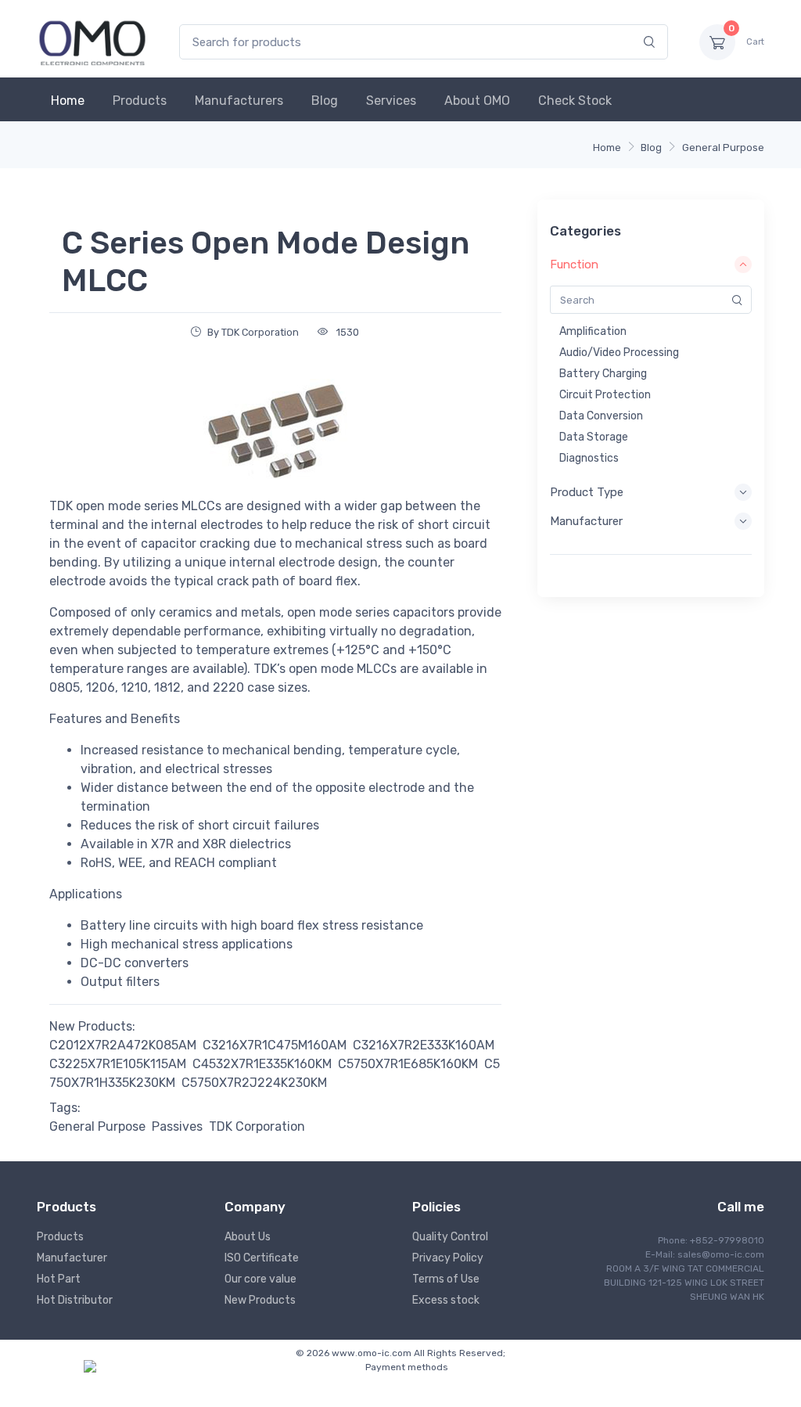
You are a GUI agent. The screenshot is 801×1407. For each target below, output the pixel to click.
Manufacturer (72, 1258)
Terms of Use (446, 1279)
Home (67, 100)
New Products (260, 1300)
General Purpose (723, 147)
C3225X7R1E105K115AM (117, 1063)
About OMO (477, 100)
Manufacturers (239, 100)
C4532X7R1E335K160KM (262, 1063)
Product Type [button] (586, 492)
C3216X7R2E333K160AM (423, 1045)
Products (140, 100)
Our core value (260, 1279)
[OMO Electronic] (92, 41)
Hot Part (59, 1279)
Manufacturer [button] (586, 521)
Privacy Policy (447, 1258)
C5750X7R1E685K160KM (408, 1063)
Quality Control (450, 1236)
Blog (324, 100)
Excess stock (446, 1300)
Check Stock (575, 100)
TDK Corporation (257, 1126)
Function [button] (574, 264)
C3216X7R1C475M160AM (275, 1045)
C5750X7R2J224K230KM (254, 1082)
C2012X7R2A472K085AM (122, 1045)
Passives (177, 1126)
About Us (247, 1236)
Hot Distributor (75, 1300)
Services (391, 100)
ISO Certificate (261, 1258)
